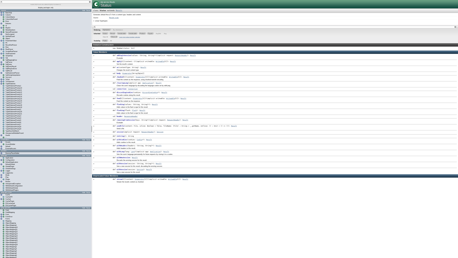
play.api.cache (6, 192)
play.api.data (5, 208)
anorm (3, 10)
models (4, 151)
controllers (5, 140)
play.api (4, 155)
